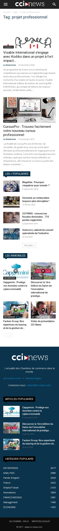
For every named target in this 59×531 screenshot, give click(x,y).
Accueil (6, 12)
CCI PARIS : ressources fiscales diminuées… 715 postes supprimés (35, 216)
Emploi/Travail (10, 121)
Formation (8, 47)
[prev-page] (5, 335)
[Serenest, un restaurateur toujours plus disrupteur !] (11, 201)
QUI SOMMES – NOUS (19, 521)
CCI (33, 317)
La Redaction (9, 65)
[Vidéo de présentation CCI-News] (43, 309)
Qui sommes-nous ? (12, 378)
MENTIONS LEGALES (41, 521)
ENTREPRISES (9, 278)
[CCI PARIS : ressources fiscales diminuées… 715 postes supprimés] (11, 217)
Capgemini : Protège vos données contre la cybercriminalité (15, 285)
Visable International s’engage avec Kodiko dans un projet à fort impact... (28, 57)
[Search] (54, 4)
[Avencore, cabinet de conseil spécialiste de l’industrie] (11, 234)
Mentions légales (33, 378)
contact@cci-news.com (38, 385)
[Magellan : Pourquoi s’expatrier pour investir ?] (11, 186)
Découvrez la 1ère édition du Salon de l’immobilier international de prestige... (41, 289)
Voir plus (28, 245)
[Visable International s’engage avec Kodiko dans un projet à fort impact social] (29, 35)
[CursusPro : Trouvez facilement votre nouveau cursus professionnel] (29, 110)
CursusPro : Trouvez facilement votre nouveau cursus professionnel (27, 131)
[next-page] (11, 335)
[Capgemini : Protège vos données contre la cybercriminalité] (15, 271)
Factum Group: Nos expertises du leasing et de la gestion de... (14, 324)
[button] (5, 4)
